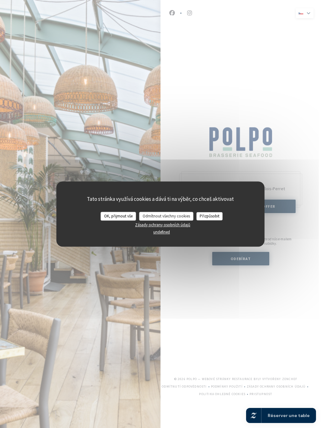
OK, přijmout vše (118, 216)
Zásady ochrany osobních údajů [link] (162, 224)
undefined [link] (161, 232)
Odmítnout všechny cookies (166, 216)
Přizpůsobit (209, 216)
